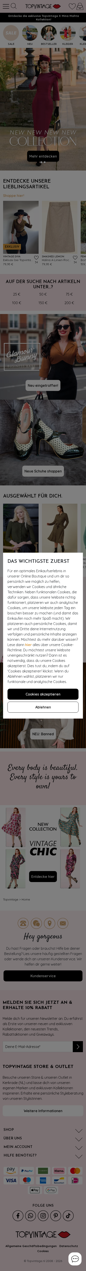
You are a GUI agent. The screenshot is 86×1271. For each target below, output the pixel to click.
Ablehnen (43, 707)
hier (28, 645)
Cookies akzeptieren (43, 694)
